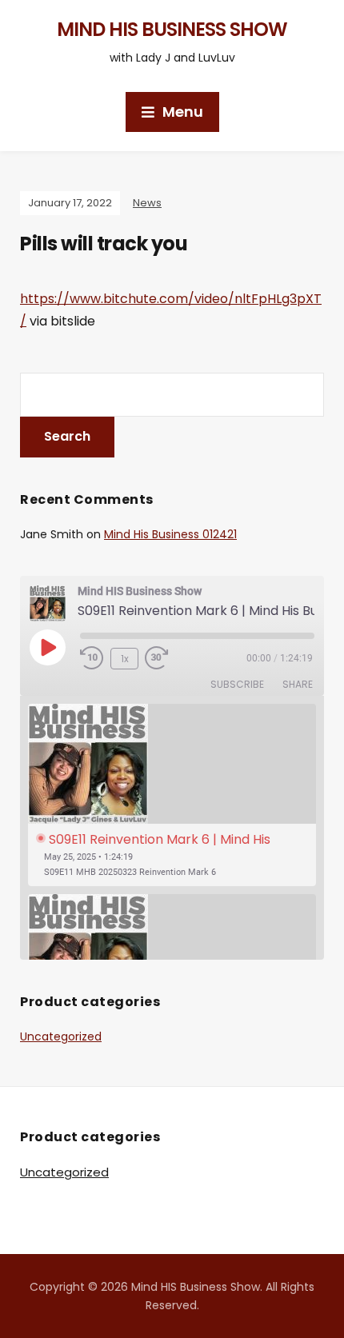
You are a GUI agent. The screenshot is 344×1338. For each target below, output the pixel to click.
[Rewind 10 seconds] (92, 658)
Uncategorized (61, 1036)
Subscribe (237, 684)
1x (125, 658)
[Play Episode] (47, 647)
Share (297, 684)
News (147, 202)
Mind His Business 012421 (170, 534)
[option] (172, 795)
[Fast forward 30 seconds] (169, 658)
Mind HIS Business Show (172, 29)
